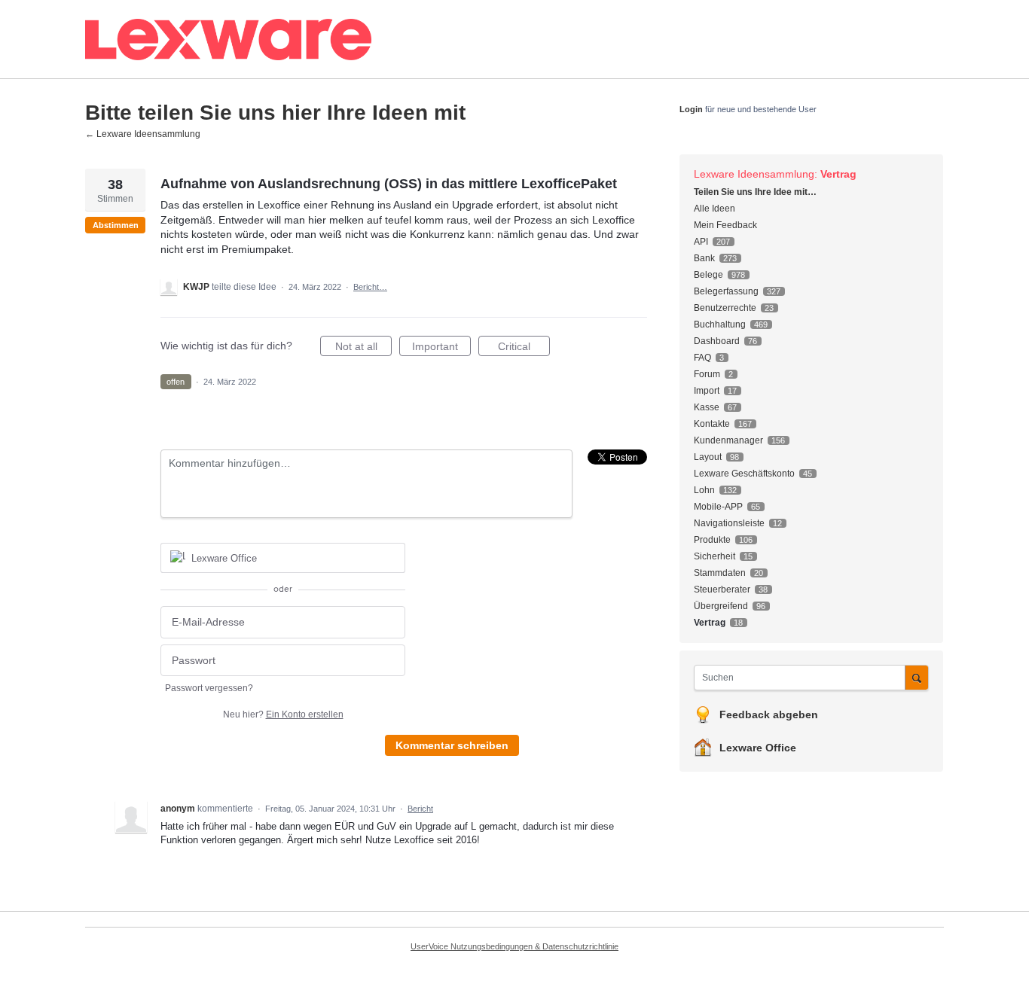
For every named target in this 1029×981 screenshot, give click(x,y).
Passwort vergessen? (209, 688)
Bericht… (370, 286)
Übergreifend (721, 606)
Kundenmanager (728, 440)
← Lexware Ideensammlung (142, 134)
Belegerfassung (726, 291)
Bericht (420, 808)
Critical (524, 348)
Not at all (363, 348)
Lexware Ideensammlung (754, 174)
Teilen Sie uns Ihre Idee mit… (755, 192)
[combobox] (803, 677)
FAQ (702, 357)
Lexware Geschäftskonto (744, 473)
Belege (708, 275)
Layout (708, 457)
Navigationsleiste (729, 523)
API (701, 241)
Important (441, 348)
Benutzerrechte (725, 308)
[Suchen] (917, 677)
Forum (707, 374)
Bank (704, 258)
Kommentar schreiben (451, 745)
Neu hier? (283, 714)
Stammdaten (720, 573)
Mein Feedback (725, 225)
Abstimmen (116, 225)
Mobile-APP (718, 506)
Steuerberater (722, 589)
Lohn (704, 490)
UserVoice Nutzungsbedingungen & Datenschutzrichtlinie (514, 946)
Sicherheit (714, 556)
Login (691, 109)
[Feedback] (345, 39)
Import (706, 390)
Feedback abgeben (768, 714)
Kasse (706, 407)
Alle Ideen (714, 208)
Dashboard (717, 341)
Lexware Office (757, 748)
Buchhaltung (720, 324)
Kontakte (712, 424)
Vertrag (838, 174)
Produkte (712, 540)
